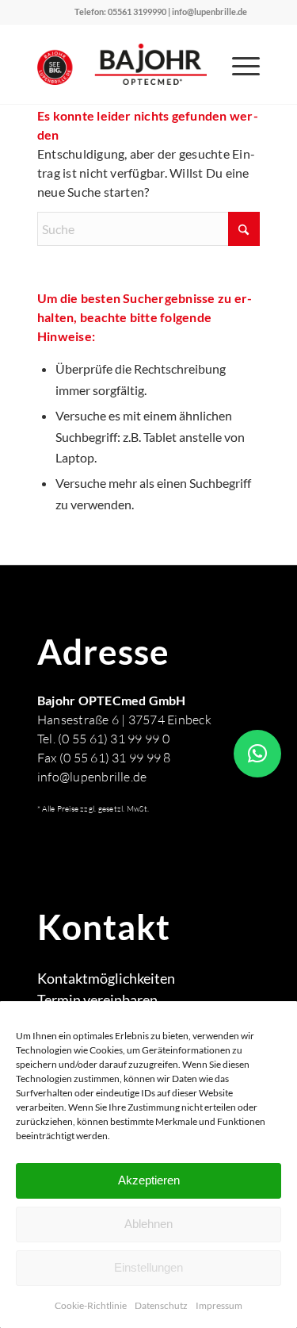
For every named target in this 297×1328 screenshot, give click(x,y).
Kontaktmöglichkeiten (106, 978)
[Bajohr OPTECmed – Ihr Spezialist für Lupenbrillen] (126, 64)
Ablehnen (148, 1223)
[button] (257, 753)
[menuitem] (238, 64)
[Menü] (238, 64)
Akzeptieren (149, 1180)
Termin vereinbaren (97, 999)
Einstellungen (148, 1267)
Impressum (219, 1305)
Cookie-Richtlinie (91, 1305)
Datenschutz (161, 1305)
